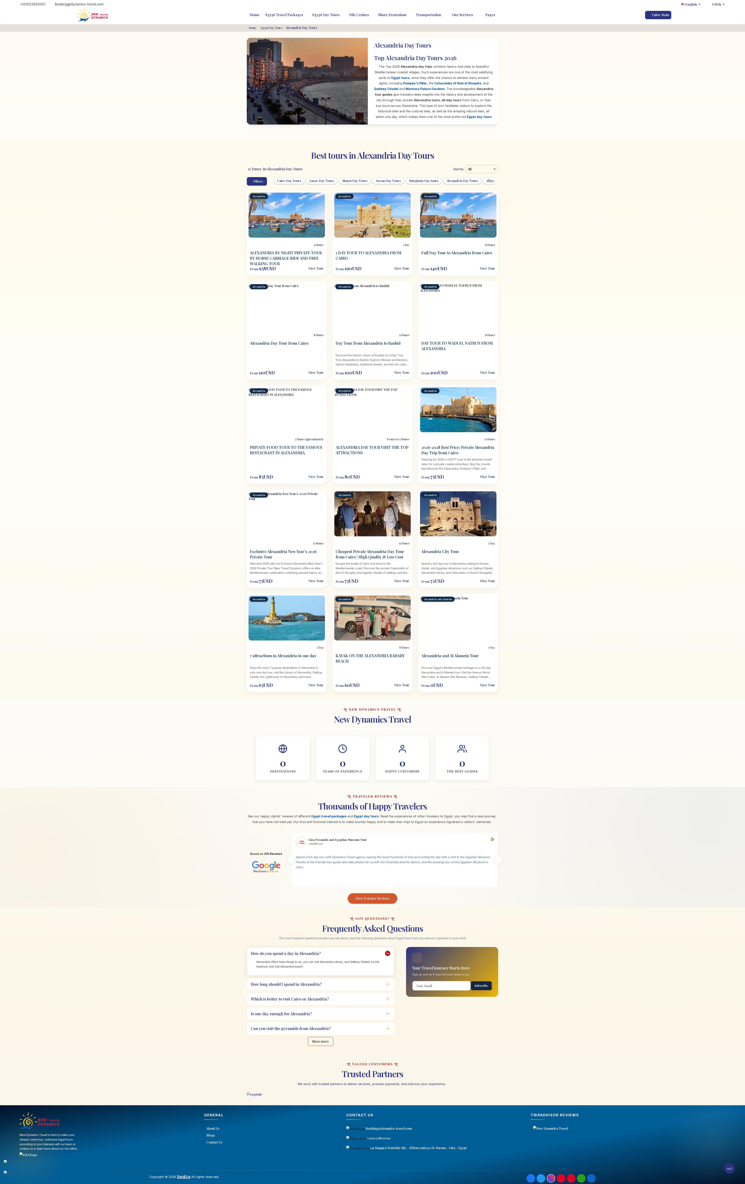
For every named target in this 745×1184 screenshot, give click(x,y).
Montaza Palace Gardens (425, 89)
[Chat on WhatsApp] (9, 1164)
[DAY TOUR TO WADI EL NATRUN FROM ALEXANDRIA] (458, 305)
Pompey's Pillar (415, 83)
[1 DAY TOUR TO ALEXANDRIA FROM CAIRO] (372, 215)
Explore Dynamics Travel (372, 729)
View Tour (316, 268)
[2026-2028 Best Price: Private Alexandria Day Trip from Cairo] (458, 409)
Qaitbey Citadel (386, 89)
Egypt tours (400, 78)
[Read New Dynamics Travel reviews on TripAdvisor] (636, 1128)
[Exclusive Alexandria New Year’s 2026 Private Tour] (287, 513)
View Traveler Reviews (372, 898)
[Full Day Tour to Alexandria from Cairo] (458, 215)
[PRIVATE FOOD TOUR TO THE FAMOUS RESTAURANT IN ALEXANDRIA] (287, 409)
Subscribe (481, 986)
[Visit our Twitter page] (541, 1178)
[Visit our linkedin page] (591, 1178)
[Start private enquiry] (9, 1175)
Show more (320, 1041)
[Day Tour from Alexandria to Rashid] (372, 305)
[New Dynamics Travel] (93, 15)
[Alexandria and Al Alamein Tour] (458, 617)
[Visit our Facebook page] (531, 1178)
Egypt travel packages (329, 816)
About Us (212, 1128)
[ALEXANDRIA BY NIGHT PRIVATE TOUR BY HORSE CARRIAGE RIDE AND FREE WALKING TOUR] (287, 215)
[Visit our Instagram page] (551, 1178)
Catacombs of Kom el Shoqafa (457, 83)
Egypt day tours (479, 117)
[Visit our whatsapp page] (581, 1178)
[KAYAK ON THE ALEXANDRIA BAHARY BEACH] (372, 617)
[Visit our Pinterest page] (561, 1178)
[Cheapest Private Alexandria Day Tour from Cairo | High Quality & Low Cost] (372, 513)
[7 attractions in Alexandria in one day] (287, 617)
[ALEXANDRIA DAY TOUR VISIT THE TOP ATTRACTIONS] (372, 409)
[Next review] (498, 860)
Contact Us (214, 1142)
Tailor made (660, 15)
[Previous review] (291, 860)
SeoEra (183, 1176)
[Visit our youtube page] (571, 1178)
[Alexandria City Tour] (458, 513)
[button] (729, 1168)
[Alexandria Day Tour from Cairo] (287, 305)
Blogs (210, 1135)
